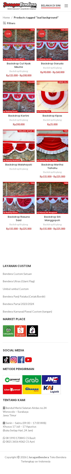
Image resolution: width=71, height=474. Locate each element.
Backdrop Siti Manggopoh (52, 218)
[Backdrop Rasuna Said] (19, 198)
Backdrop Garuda (52, 63)
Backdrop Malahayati (18, 164)
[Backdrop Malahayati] (19, 146)
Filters (11, 23)
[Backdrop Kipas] (52, 97)
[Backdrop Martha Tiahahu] (52, 146)
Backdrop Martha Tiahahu (52, 166)
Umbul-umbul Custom (16, 288)
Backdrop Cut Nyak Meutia (19, 65)
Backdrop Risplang (18, 71)
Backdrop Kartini (18, 115)
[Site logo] (20, 5)
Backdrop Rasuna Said (19, 218)
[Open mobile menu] (66, 6)
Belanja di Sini (51, 5)
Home (6, 17)
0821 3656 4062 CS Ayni (20, 441)
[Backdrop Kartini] (19, 97)
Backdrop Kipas (52, 115)
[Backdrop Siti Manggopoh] (52, 198)
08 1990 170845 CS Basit (21, 438)
